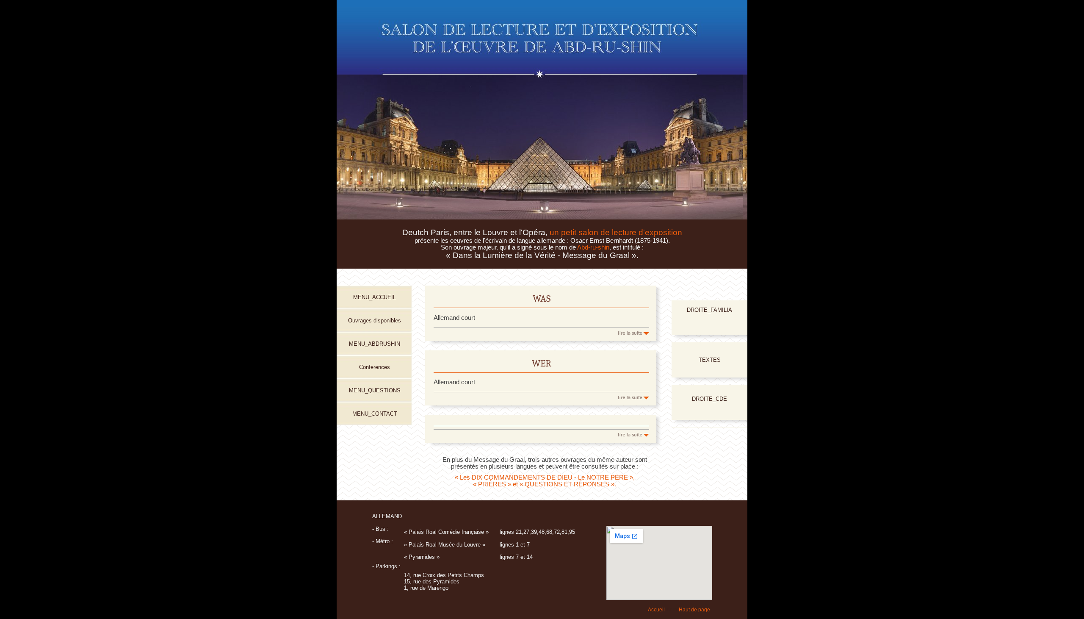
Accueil (656, 610)
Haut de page (694, 610)
